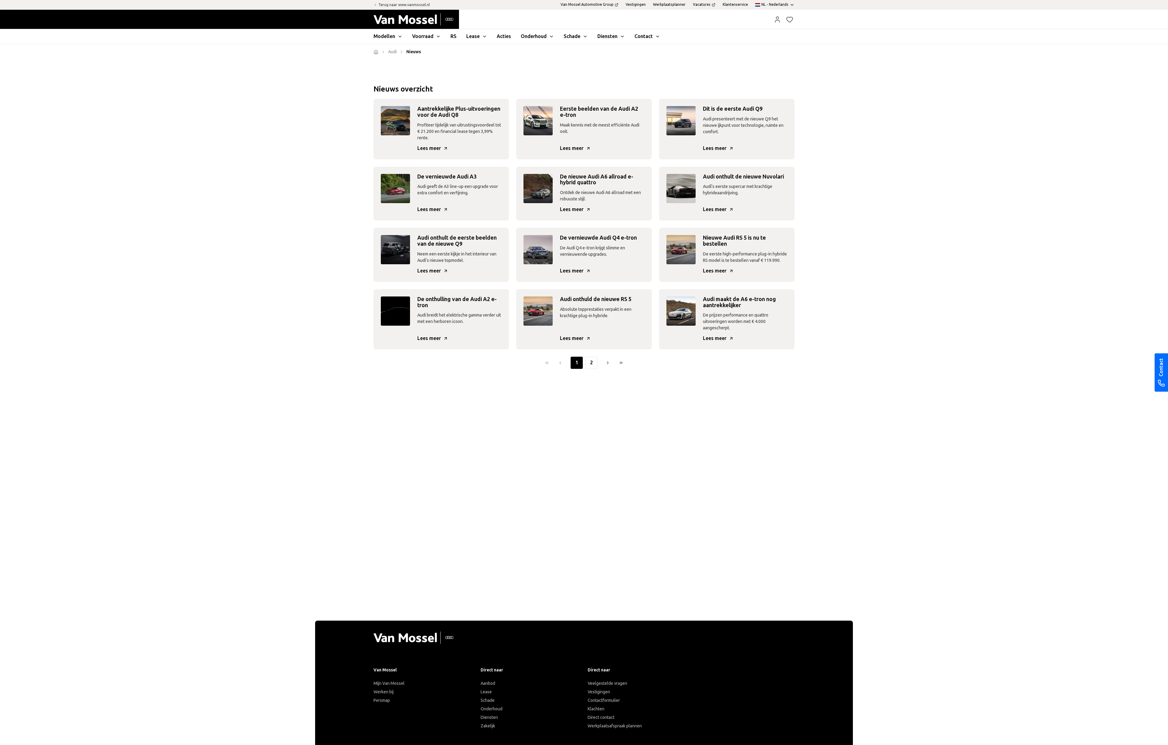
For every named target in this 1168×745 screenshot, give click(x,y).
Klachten (596, 709)
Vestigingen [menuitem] (636, 4)
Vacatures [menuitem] (702, 4)
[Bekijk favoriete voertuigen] (789, 19)
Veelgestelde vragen (607, 683)
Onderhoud (491, 709)
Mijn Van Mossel (389, 683)
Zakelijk (488, 726)
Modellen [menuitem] (384, 36)
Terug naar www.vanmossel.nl (404, 5)
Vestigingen (599, 692)
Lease (486, 692)
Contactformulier (604, 700)
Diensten (489, 717)
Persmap (382, 700)
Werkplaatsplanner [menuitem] (669, 4)
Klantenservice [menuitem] (735, 4)
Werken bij (384, 692)
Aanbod (488, 683)
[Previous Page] (560, 362)
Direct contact (601, 717)
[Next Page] (607, 362)
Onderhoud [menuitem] (534, 36)
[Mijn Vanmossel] (777, 19)
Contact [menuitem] (643, 36)
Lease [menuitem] (473, 36)
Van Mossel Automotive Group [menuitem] (587, 4)
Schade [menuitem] (572, 36)
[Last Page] (621, 362)
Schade (488, 700)
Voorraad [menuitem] (422, 36)
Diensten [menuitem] (607, 36)
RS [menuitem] (453, 36)
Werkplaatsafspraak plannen (615, 726)
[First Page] (546, 362)
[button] (777, 19)
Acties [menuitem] (504, 36)
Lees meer (429, 148)
